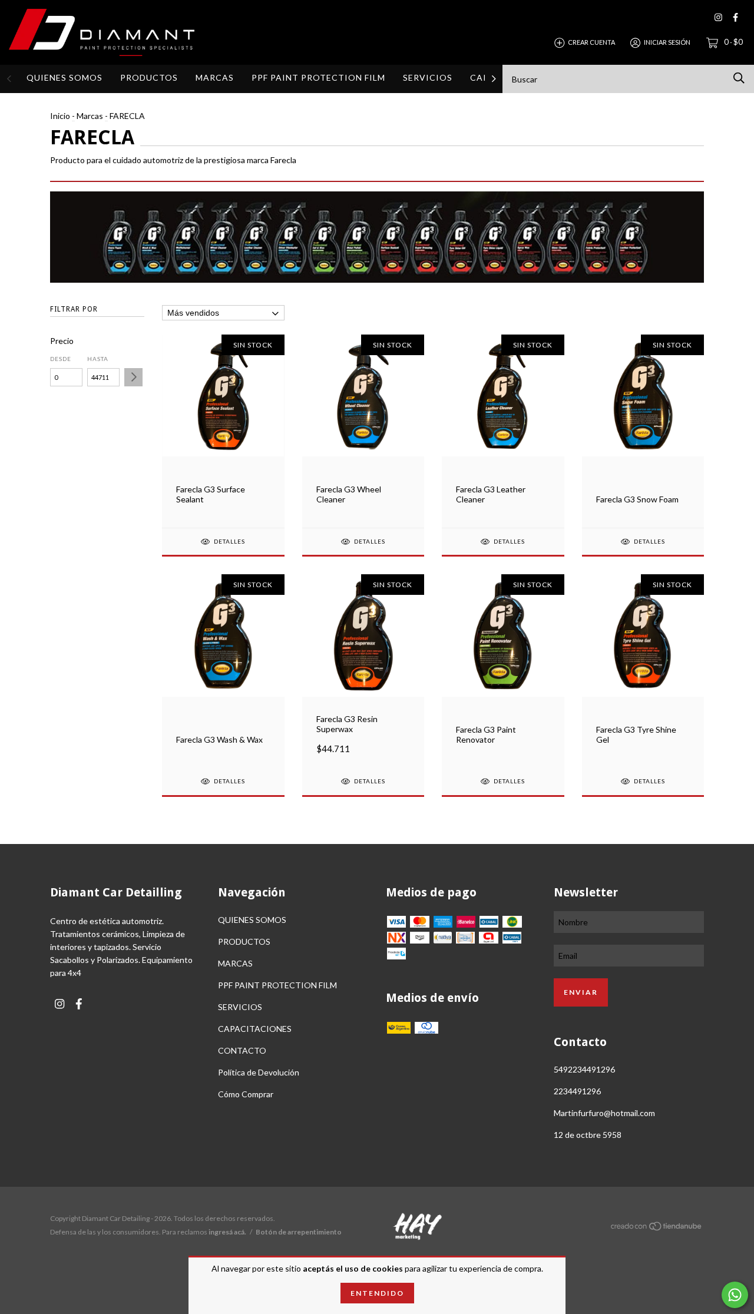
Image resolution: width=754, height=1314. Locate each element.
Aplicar (133, 377)
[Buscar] (739, 78)
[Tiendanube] (657, 1228)
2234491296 (577, 1091)
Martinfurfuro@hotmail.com (604, 1113)
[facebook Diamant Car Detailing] (735, 17)
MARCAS (215, 77)
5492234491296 (584, 1069)
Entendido (377, 1293)
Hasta (97, 358)
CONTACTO (242, 1050)
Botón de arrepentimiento (299, 1231)
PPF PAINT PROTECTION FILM (318, 77)
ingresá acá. (227, 1231)
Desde (60, 358)
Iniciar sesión (667, 42)
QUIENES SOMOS (64, 77)
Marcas (90, 116)
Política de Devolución (258, 1072)
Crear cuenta (591, 42)
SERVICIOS (427, 77)
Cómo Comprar (245, 1094)
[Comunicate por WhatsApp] (735, 1295)
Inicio (60, 116)
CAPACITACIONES (255, 1029)
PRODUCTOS (149, 77)
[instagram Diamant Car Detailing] (718, 17)
